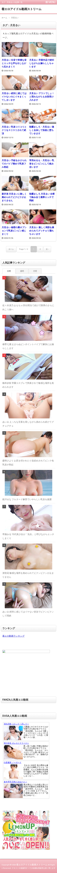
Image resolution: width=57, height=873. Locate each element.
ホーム (11, 249)
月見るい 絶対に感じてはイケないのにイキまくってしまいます (14, 96)
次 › (47, 249)
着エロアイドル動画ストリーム (21, 9)
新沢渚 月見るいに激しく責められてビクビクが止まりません (14, 197)
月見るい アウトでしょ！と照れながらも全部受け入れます (41, 96)
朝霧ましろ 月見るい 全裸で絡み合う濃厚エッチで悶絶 (42, 197)
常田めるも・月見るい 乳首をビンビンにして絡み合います (41, 163)
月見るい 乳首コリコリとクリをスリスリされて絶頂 (14, 130)
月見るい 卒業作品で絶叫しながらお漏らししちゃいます (41, 63)
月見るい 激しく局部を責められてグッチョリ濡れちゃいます (41, 230)
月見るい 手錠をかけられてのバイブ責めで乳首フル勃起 (14, 163)
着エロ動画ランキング (13, 636)
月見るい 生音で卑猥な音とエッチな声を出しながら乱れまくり (14, 63)
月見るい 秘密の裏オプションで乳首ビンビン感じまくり (14, 230)
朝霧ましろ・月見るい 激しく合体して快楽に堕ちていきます (41, 130)
